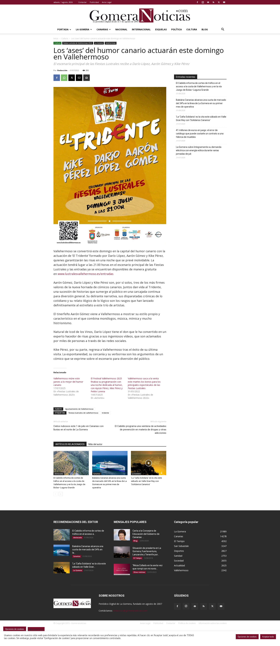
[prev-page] (55, 494)
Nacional (121, 29)
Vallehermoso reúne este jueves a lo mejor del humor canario (68, 381)
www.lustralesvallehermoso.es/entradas (85, 274)
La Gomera (82, 29)
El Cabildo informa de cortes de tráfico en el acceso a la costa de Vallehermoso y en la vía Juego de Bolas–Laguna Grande (199, 86)
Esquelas (161, 29)
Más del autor (95, 444)
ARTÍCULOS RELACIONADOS (70, 444)
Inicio (55, 38)
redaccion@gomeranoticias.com (130, 610)
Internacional (141, 29)
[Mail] (208, 2)
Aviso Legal (106, 2)
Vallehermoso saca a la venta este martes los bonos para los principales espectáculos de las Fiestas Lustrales (144, 383)
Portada (63, 29)
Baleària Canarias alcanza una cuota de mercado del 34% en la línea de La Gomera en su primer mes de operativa (201, 103)
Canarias (102, 29)
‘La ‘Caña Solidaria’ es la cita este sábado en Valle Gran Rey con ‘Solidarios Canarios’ (146, 481)
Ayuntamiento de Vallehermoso (79, 409)
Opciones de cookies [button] (247, 636)
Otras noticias (139, 572)
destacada (58, 474)
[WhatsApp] (64, 77)
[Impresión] (86, 77)
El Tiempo (138, 558)
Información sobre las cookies (213, 623)
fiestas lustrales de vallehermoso (83, 413)
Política (176, 29)
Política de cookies (187, 623)
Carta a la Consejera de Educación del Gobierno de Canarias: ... (146, 533)
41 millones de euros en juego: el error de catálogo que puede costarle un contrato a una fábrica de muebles (199, 133)
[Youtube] (224, 2)
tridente (105, 413)
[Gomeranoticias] (140, 15)
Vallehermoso (111, 43)
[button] (223, 29)
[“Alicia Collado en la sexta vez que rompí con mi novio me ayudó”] (122, 569)
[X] (218, 2)
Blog (205, 29)
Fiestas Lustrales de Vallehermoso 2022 (77, 43)
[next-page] (61, 494)
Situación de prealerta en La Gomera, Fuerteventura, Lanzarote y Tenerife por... (147, 551)
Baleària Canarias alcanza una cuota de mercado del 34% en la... (87, 549)
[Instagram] (202, 2)
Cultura (191, 29)
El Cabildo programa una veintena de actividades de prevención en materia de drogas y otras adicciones (140, 429)
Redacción (62, 70)
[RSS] (213, 2)
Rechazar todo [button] (36, 629)
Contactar (82, 2)
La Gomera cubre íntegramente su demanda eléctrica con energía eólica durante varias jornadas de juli (198, 150)
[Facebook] (197, 2)
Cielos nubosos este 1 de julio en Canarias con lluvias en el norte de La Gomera (78, 428)
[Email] (79, 77)
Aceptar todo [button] (268, 636)
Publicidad (94, 2)
